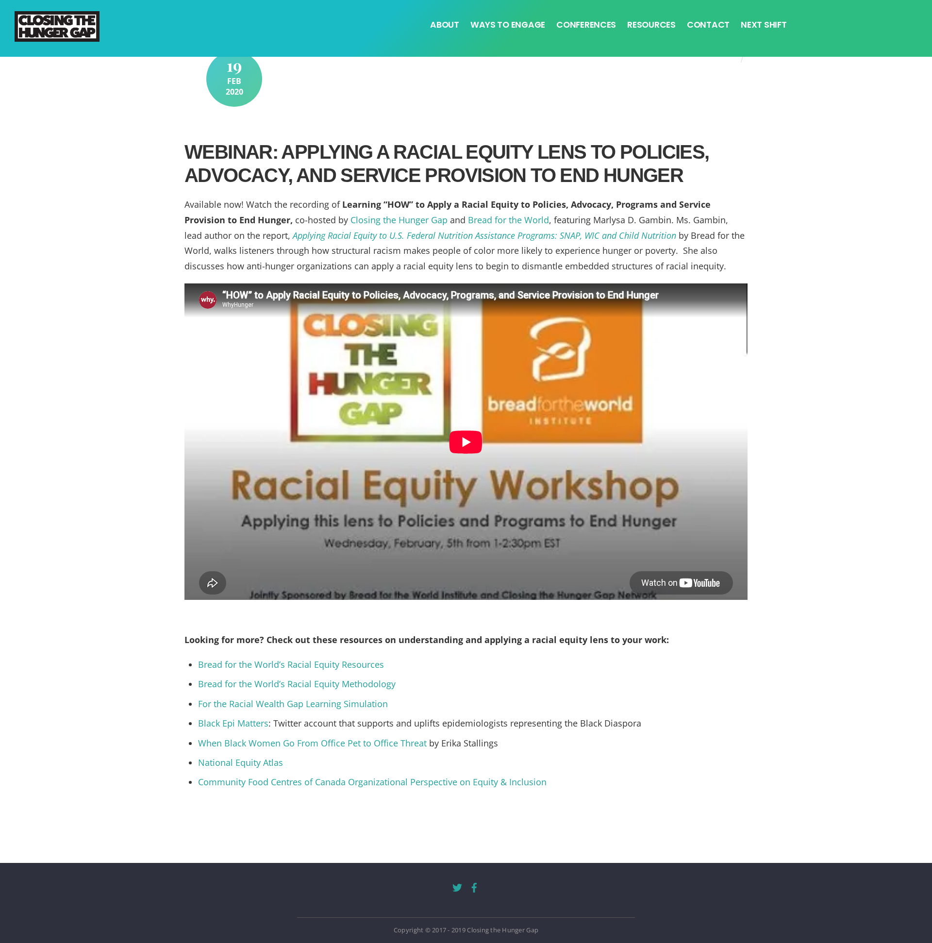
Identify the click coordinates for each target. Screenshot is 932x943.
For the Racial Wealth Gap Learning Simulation (293, 704)
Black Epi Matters (233, 723)
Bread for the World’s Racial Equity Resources (291, 664)
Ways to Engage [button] (507, 25)
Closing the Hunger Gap (399, 220)
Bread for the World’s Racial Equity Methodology (297, 684)
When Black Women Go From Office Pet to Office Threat (312, 743)
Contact (708, 25)
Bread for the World (508, 220)
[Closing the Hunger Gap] (57, 33)
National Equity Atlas (240, 762)
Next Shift (763, 25)
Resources (651, 25)
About (444, 25)
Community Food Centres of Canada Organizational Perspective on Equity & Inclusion (372, 782)
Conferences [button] (586, 25)
